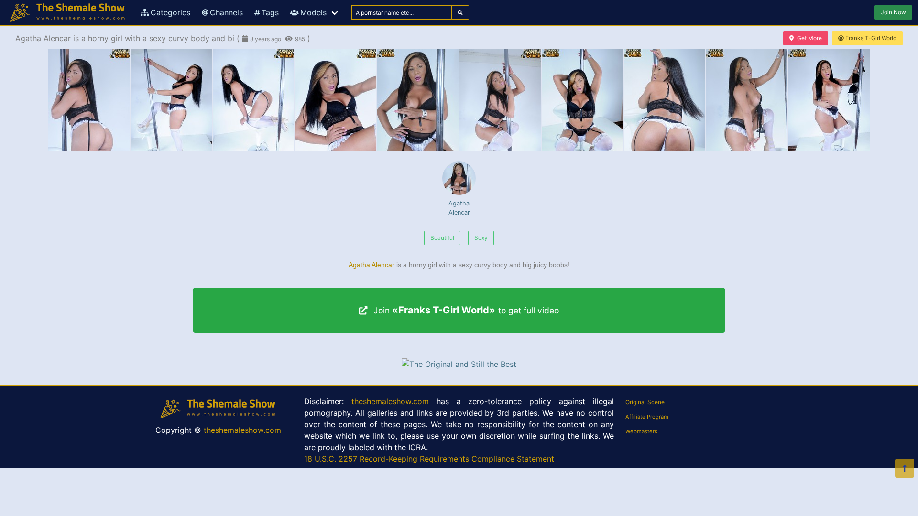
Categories (170, 12)
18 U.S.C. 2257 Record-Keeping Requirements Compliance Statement (429, 458)
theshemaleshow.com (242, 430)
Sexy (481, 237)
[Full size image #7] (664, 100)
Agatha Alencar (459, 208)
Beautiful (442, 237)
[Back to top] (904, 468)
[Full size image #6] (582, 100)
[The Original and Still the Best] (459, 364)
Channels (226, 12)
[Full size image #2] (253, 100)
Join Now (893, 12)
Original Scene (645, 402)
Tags (270, 12)
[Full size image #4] (418, 100)
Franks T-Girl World (870, 38)
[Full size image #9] (829, 100)
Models (313, 12)
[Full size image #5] (500, 100)
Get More (809, 38)
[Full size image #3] (335, 100)
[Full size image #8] (746, 100)
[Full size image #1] (171, 100)
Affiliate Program (646, 416)
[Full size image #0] (89, 100)
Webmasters (641, 431)
